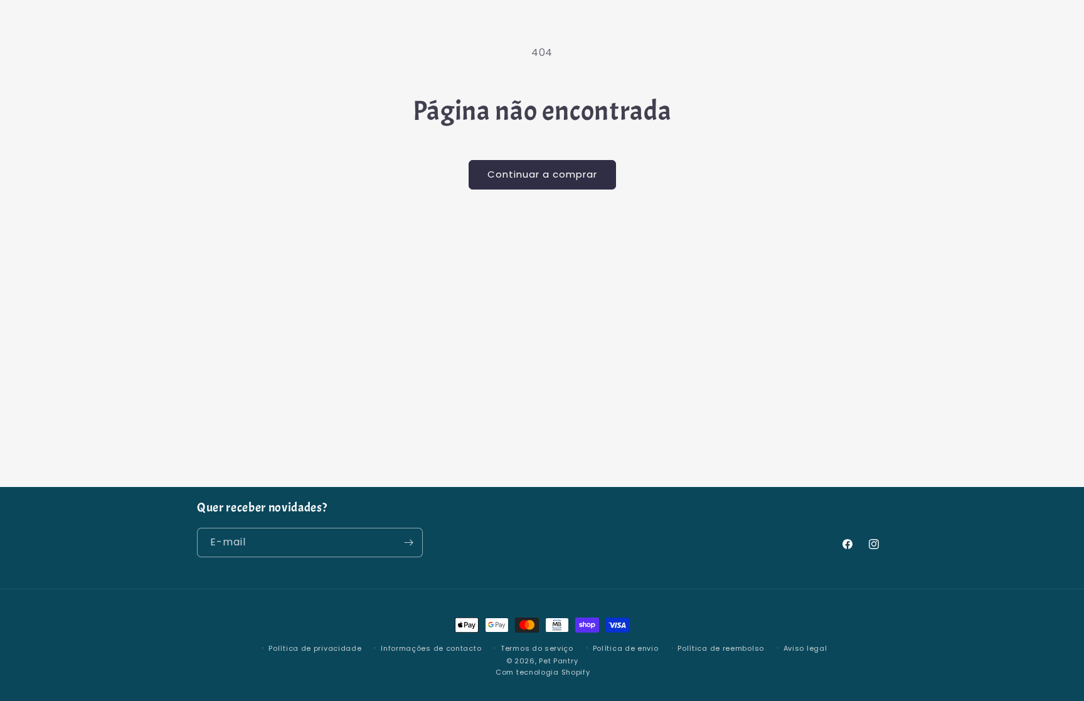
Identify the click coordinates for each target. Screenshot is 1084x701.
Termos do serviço (537, 648)
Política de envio (626, 648)
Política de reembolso (721, 648)
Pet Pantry (558, 661)
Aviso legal (805, 648)
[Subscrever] (408, 542)
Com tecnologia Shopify (543, 672)
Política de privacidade (314, 648)
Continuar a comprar (542, 174)
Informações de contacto (431, 648)
